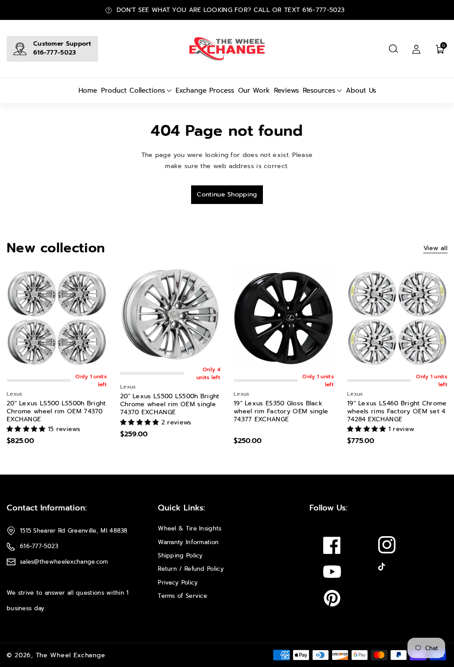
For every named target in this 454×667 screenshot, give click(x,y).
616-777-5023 (54, 52)
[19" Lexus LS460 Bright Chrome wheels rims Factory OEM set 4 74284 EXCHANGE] (397, 318)
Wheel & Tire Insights (189, 528)
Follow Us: (328, 508)
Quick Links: (181, 508)
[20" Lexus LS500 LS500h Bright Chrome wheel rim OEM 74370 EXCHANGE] (57, 318)
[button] (393, 49)
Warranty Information (188, 542)
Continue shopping (227, 194)
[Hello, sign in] (416, 49)
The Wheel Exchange (71, 655)
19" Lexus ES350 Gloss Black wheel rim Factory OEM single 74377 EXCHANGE (281, 412)
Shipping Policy (180, 555)
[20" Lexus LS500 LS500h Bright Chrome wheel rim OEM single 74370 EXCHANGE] (170, 314)
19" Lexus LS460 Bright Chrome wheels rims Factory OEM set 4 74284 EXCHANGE (397, 412)
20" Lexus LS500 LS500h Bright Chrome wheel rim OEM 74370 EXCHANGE (56, 412)
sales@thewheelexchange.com (64, 561)
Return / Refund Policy (191, 569)
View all (435, 248)
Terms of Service (182, 596)
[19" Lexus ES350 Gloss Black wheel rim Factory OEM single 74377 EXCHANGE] (284, 318)
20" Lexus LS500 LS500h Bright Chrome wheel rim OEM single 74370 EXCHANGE (169, 404)
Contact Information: (47, 508)
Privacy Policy (178, 582)
